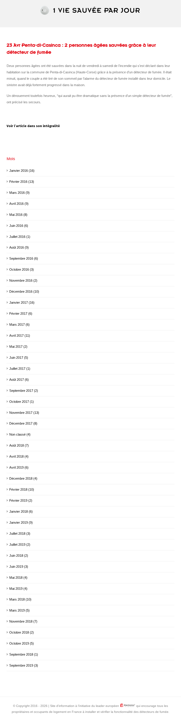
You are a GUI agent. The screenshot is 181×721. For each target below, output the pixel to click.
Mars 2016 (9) (19, 192)
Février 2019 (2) (20, 500)
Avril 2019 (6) (18, 467)
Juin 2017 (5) (18, 357)
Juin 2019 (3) (18, 566)
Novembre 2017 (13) (24, 412)
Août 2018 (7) (19, 445)
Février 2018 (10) (21, 489)
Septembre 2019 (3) (23, 665)
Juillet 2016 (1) (19, 236)
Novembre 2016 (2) (23, 280)
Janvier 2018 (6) (21, 511)
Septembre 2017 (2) (23, 390)
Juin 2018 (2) (18, 555)
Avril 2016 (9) (18, 203)
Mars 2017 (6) (19, 324)
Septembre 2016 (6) (23, 258)
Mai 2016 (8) (18, 214)
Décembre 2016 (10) (24, 291)
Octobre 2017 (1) (21, 401)
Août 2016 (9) (19, 247)
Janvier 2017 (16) (21, 302)
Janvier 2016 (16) (21, 170)
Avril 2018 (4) (18, 456)
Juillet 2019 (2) (19, 544)
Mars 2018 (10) (20, 599)
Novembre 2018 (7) (23, 621)
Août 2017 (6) (19, 379)
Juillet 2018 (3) (19, 533)
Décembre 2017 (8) (23, 423)
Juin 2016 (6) (18, 225)
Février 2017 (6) (20, 313)
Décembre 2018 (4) (23, 478)
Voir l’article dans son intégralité (33, 126)
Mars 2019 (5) (19, 610)
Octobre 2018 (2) (21, 632)
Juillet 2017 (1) (19, 368)
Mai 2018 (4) (18, 577)
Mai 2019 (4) (18, 588)
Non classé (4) (19, 434)
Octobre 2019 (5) (21, 643)
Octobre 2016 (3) (21, 269)
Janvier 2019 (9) (21, 522)
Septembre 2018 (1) (23, 654)
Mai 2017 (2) (18, 346)
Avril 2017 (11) (19, 335)
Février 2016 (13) (21, 181)
